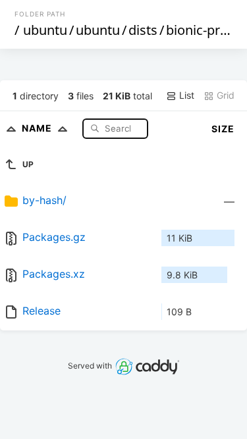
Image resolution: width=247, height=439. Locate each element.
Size (222, 128)
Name (38, 128)
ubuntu (45, 30)
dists (142, 30)
